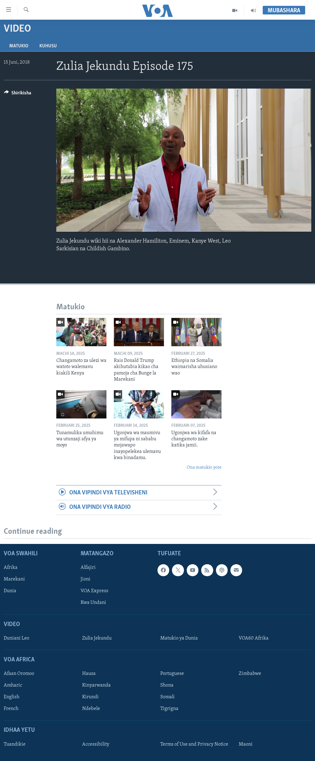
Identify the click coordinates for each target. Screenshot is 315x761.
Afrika (11, 567)
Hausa (89, 673)
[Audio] (253, 10)
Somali (167, 697)
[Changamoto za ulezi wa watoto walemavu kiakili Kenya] (81, 332)
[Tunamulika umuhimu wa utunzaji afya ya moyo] (81, 404)
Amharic (13, 685)
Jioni (85, 579)
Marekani (14, 579)
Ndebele (91, 708)
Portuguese (172, 673)
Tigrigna (169, 708)
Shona (166, 685)
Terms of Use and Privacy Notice (194, 744)
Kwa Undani (93, 602)
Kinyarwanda (96, 685)
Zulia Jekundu (97, 638)
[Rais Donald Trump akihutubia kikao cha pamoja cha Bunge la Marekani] (139, 332)
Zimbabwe (250, 673)
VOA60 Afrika (254, 638)
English (11, 697)
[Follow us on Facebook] (163, 570)
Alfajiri (88, 567)
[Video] (234, 10)
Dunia (10, 591)
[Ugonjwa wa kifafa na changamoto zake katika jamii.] (196, 404)
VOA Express (94, 591)
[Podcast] (222, 570)
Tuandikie (15, 744)
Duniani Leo (16, 638)
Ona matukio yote (204, 467)
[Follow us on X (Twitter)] (178, 570)
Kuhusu (48, 46)
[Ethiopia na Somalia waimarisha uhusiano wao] (196, 332)
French (11, 708)
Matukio (18, 46)
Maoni (246, 744)
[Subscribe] (236, 570)
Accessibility (95, 744)
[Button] (17, 94)
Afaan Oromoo (19, 673)
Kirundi (90, 697)
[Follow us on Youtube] (192, 570)
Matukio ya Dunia (179, 638)
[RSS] (207, 570)
